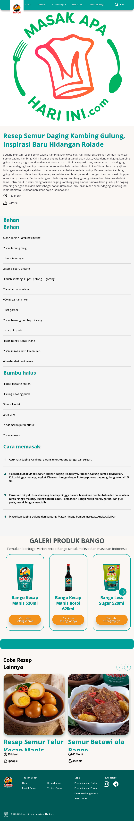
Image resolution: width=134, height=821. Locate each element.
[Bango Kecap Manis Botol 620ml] (68, 577)
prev (119, 667)
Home (28, 4)
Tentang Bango (97, 4)
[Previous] (11, 592)
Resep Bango (58, 4)
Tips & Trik (77, 4)
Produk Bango (29, 788)
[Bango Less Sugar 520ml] (111, 577)
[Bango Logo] (16, 9)
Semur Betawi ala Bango (96, 746)
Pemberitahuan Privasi (86, 788)
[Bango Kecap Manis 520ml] (25, 577)
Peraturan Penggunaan (86, 793)
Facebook (115, 784)
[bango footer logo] (8, 782)
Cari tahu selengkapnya (25, 620)
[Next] (122, 592)
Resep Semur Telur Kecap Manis (34, 746)
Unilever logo (6, 814)
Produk (41, 4)
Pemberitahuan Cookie (86, 782)
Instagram (106, 784)
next (127, 667)
